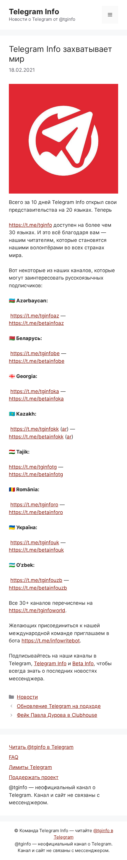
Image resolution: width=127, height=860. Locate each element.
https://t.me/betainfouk (36, 550)
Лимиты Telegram (30, 767)
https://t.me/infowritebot (51, 641)
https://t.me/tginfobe (35, 353)
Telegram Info (34, 11)
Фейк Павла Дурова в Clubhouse (57, 715)
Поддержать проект (33, 777)
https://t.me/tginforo (34, 505)
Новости (27, 697)
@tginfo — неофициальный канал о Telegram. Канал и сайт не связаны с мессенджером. (54, 794)
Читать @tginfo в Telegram (41, 747)
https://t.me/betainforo (36, 512)
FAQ (13, 757)
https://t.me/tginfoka (34, 391)
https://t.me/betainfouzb (38, 588)
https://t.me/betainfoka (36, 399)
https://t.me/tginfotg (33, 467)
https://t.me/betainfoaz (36, 323)
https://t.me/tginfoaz (34, 316)
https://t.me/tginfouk (34, 542)
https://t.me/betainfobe (36, 361)
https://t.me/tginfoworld (37, 610)
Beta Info (83, 663)
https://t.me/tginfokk (34, 429)
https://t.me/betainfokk (36, 437)
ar (64, 429)
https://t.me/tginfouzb (36, 580)
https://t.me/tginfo (30, 225)
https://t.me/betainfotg (36, 474)
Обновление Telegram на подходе (59, 706)
